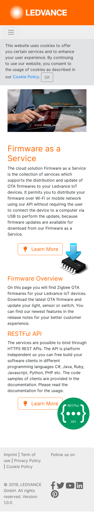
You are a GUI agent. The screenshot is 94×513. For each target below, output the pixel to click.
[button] (13, 110)
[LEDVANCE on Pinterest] (55, 495)
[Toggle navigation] (11, 32)
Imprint (10, 454)
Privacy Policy (27, 460)
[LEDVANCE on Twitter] (61, 487)
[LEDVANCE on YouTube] (71, 487)
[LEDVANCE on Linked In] (79, 487)
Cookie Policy (26, 76)
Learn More (43, 249)
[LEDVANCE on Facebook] (53, 487)
